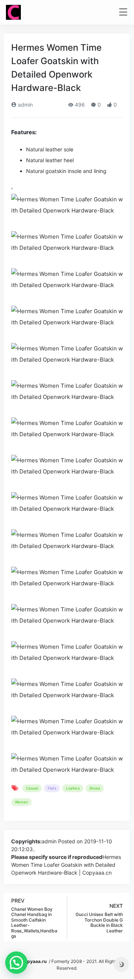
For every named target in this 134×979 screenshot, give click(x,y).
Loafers (73, 788)
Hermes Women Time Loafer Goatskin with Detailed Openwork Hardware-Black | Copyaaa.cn (66, 865)
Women (21, 802)
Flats (52, 788)
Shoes (94, 788)
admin (24, 104)
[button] (16, 962)
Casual (32, 788)
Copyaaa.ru (34, 961)
